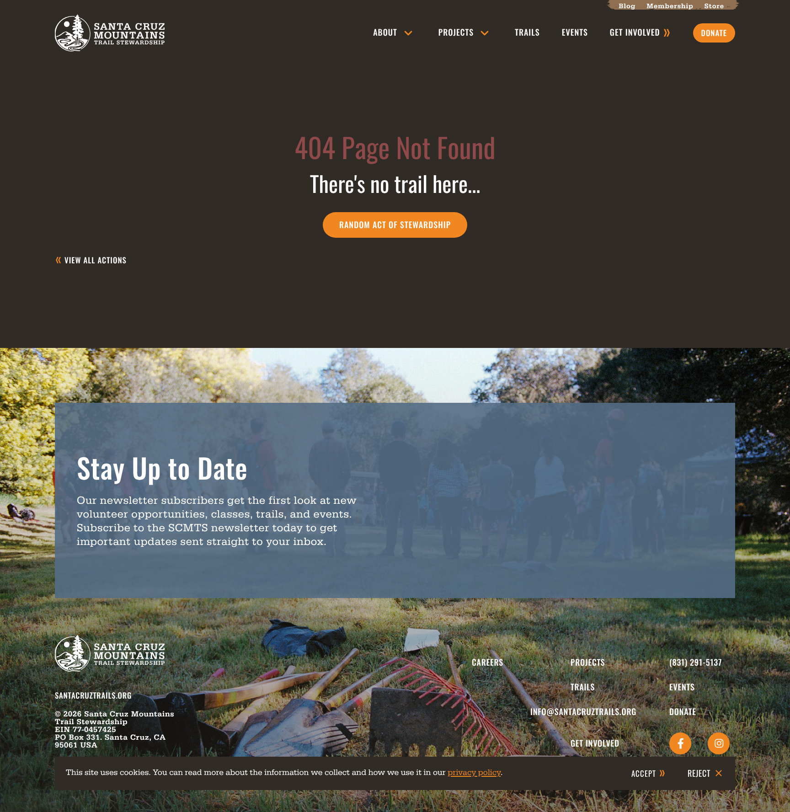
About (385, 32)
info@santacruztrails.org (583, 712)
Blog (627, 6)
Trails (527, 32)
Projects (456, 32)
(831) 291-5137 (695, 662)
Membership (669, 6)
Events (575, 32)
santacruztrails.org (93, 695)
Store (714, 6)
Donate (682, 712)
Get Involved (595, 743)
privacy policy (474, 772)
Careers (487, 662)
